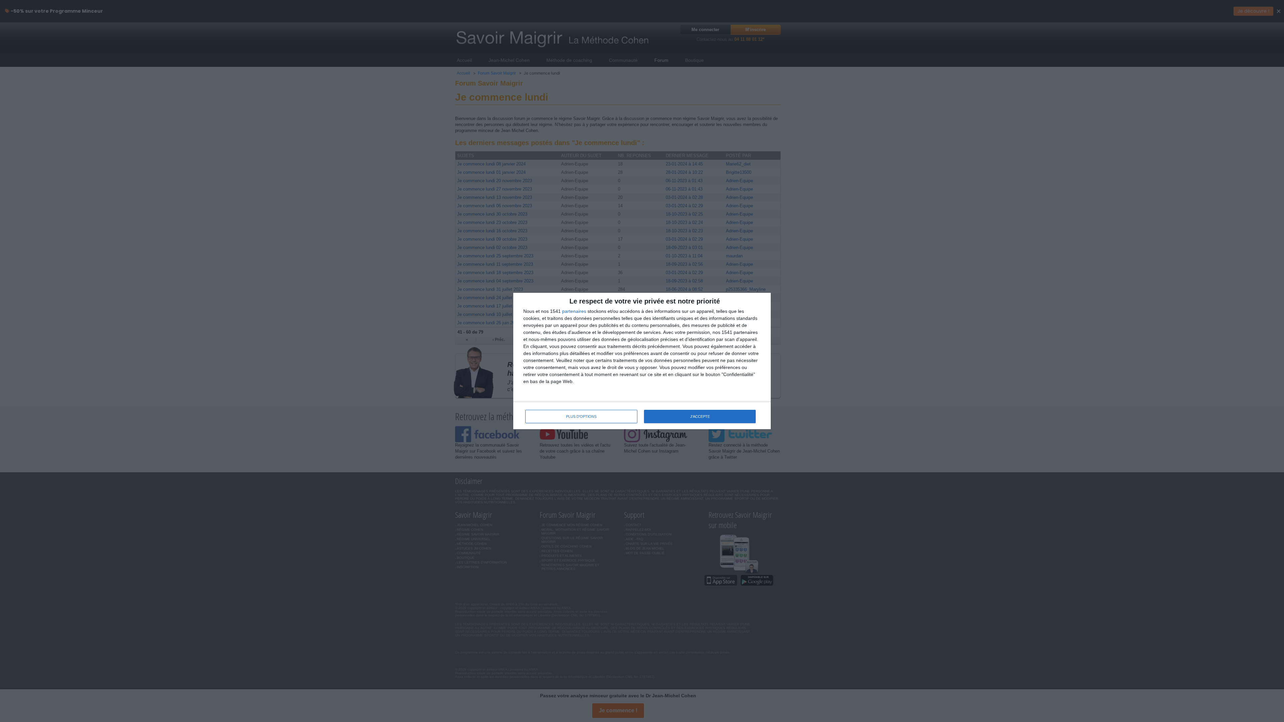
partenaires (574, 311)
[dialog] (642, 361)
